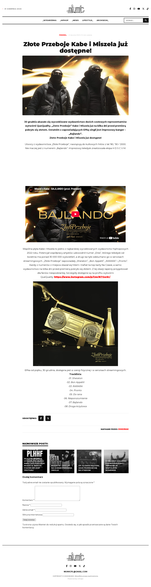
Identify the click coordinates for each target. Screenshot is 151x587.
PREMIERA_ (63, 35)
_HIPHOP (64, 20)
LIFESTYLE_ (87, 20)
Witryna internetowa (32, 515)
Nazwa (26, 505)
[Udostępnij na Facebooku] (41, 418)
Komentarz (28, 500)
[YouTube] (139, 9)
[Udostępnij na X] (48, 418)
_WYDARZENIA (49, 20)
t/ (82, 277)
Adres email (28, 510)
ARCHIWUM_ (103, 20)
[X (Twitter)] (143, 9)
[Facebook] (130, 9)
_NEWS (75, 20)
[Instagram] (134, 9)
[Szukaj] (145, 20)
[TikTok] (148, 9)
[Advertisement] (75, 173)
